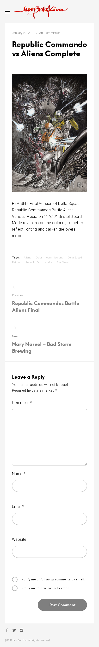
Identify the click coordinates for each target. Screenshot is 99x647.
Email (18, 506)
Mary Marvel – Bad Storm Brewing (41, 344)
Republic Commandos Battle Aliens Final (45, 303)
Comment (22, 402)
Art (41, 33)
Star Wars (63, 262)
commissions (54, 257)
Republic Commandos (39, 262)
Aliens (27, 257)
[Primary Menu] (7, 11)
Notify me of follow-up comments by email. (53, 579)
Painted (16, 262)
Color (39, 257)
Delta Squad (75, 257)
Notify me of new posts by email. (46, 588)
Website (19, 539)
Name (18, 473)
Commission (52, 33)
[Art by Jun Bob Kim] (41, 12)
